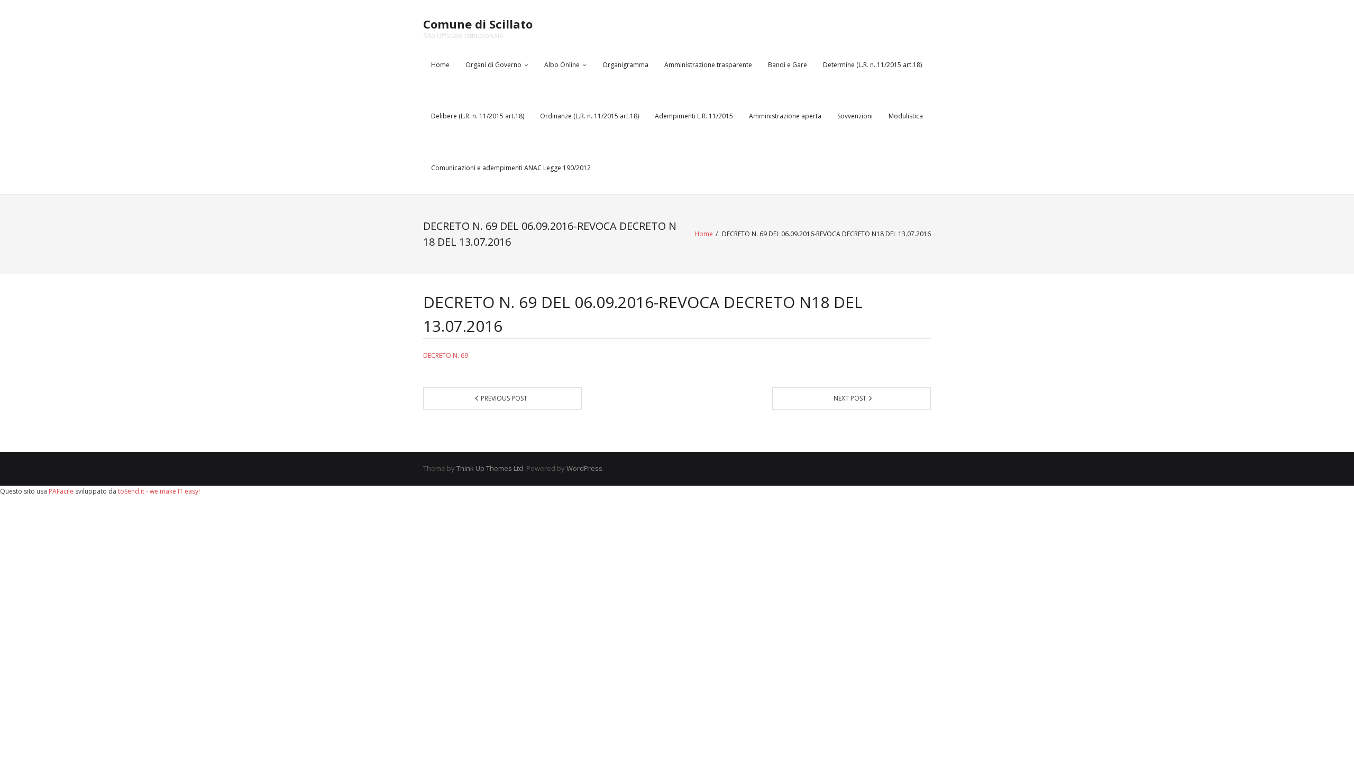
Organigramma (625, 64)
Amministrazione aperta (785, 116)
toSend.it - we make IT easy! (159, 491)
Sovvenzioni (855, 116)
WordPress (584, 468)
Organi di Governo (493, 64)
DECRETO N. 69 (445, 355)
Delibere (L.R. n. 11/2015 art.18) (477, 116)
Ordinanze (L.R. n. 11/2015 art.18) (589, 116)
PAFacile (61, 491)
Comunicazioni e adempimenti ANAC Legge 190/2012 (511, 167)
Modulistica (906, 116)
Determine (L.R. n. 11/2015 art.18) (872, 64)
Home (440, 64)
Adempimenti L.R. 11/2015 (694, 116)
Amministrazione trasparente (708, 64)
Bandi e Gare (787, 64)
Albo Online (562, 64)
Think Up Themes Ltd (489, 468)
